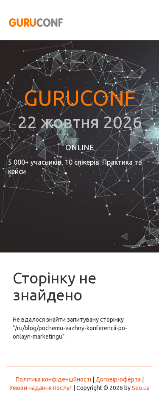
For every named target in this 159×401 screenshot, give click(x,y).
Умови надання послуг (40, 387)
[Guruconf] (34, 21)
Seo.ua (141, 387)
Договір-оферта (118, 379)
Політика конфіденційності (53, 379)
